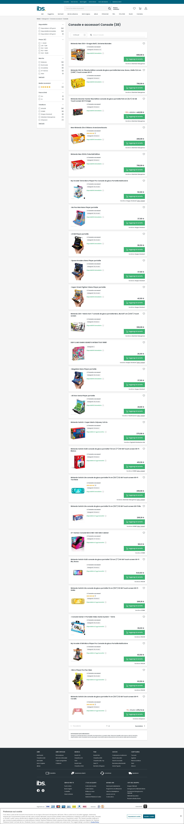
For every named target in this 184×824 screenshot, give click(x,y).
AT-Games (44, 71)
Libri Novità (40, 755)
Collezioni (58, 763)
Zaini (132, 763)
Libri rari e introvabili (61, 758)
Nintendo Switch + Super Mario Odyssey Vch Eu (89, 422)
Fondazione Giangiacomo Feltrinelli (135, 792)
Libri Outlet (40, 760)
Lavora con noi (110, 794)
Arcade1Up (44, 68)
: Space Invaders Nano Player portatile (86, 261)
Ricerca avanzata (116, 8)
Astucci (133, 766)
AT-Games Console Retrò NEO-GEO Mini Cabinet (90, 533)
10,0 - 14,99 (44, 48)
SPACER (43, 108)
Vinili (76, 760)
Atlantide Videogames (48, 117)
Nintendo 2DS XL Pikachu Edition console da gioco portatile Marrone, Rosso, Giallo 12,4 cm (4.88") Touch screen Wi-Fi (106, 71)
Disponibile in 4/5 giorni (48, 28)
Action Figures (116, 766)
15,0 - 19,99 (44, 50)
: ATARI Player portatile (80, 234)
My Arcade (44, 65)
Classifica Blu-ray (98, 760)
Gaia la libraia (68, 794)
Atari (42, 73)
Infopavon (44, 120)
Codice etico (110, 797)
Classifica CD (79, 758)
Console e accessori (94, 47)
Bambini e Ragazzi (98, 766)
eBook (38, 766)
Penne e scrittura (136, 760)
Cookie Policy (95, 822)
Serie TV (95, 763)
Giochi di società (117, 760)
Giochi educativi (117, 758)
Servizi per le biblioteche (113, 786)
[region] (92, 816)
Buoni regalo (83, 2)
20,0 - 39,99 (44, 53)
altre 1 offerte (140, 201)
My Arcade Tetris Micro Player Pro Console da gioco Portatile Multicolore (99, 181)
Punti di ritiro (74, 2)
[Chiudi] (181, 816)
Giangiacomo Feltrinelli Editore (136, 789)
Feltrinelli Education (132, 796)
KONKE (43, 111)
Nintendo (44, 62)
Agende (133, 758)
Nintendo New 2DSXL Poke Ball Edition (85, 154)
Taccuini (133, 755)
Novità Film (96, 755)
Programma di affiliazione (114, 789)
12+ (42, 96)
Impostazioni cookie (134, 816)
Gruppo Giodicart (46, 114)
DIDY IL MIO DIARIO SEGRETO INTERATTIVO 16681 (89, 342)
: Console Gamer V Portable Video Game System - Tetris (93, 617)
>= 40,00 (43, 43)
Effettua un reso (89, 791)
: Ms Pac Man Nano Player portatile (84, 207)
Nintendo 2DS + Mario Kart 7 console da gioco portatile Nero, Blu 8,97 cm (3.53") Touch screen (105, 315)
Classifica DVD (97, 758)
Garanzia (88, 794)
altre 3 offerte (140, 362)
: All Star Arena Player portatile (83, 396)
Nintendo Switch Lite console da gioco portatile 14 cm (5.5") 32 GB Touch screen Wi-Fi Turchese (104, 479)
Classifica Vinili (79, 766)
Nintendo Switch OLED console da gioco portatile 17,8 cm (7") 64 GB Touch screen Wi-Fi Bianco (105, 450)
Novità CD (77, 755)
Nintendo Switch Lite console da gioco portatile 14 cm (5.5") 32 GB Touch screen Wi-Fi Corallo (104, 698)
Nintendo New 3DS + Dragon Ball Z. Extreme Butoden (91, 44)
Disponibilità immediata (48, 31)
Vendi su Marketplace (112, 791)
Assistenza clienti (117, 2)
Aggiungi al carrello (136, 59)
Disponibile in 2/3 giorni (48, 34)
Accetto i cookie (149, 816)
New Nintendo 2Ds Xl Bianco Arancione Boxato (89, 128)
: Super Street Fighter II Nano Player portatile (88, 287)
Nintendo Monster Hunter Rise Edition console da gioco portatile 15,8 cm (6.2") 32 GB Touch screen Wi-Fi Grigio (104, 100)
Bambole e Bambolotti (118, 763)
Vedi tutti (41, 77)
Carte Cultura (92, 2)
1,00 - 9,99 (44, 45)
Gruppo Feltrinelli (132, 786)
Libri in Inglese (41, 763)
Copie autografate (61, 760)
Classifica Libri (41, 758)
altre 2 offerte (140, 471)
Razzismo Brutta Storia (134, 798)
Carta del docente (103, 2)
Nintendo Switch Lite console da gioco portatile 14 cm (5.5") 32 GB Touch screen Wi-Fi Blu (106, 506)
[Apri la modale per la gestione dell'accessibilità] (145, 806)
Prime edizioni (60, 755)
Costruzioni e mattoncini (119, 755)
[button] (109, 8)
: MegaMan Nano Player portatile (83, 369)
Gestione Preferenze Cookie (93, 797)
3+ (42, 99)
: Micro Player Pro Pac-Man (81, 670)
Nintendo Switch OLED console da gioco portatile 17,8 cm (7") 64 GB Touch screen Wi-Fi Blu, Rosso (105, 560)
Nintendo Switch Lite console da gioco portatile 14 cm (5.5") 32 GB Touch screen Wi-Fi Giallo (104, 589)
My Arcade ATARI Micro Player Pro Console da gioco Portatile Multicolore (99, 643)
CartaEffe (66, 2)
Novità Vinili (78, 763)
